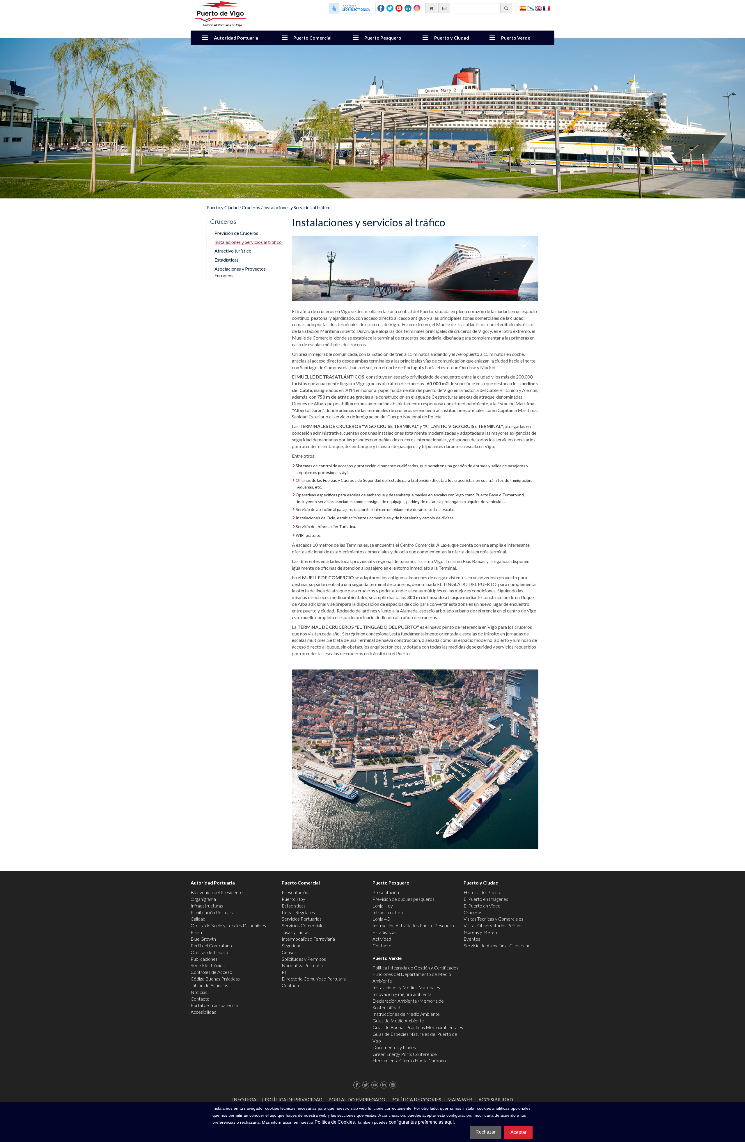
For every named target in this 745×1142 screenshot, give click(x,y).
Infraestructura (387, 912)
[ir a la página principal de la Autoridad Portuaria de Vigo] (220, 13)
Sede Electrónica (208, 965)
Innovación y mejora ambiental (402, 994)
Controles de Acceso (211, 972)
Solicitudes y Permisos (304, 959)
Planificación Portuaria (213, 912)
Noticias (199, 992)
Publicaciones (204, 959)
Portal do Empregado (357, 1099)
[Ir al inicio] (431, 8)
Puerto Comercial (312, 37)
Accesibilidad (204, 1012)
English (538, 7)
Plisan (196, 932)
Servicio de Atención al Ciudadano (497, 945)
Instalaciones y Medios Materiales (406, 987)
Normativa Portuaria (302, 965)
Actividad (381, 939)
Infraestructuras (207, 905)
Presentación (295, 892)
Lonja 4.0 (381, 918)
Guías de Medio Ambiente (398, 1020)
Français (546, 7)
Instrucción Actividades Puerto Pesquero (413, 925)
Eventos (472, 939)
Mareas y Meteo (480, 932)
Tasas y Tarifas (295, 932)
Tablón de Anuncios (209, 985)
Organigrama (203, 899)
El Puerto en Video (482, 905)
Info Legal (245, 1099)
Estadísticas (226, 259)
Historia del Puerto (482, 892)
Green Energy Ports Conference (404, 1054)
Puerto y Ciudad (451, 37)
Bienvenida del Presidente (217, 892)
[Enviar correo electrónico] (444, 8)
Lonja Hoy (382, 905)
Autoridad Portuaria (236, 37)
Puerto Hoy (293, 899)
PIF (285, 972)
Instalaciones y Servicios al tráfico (297, 207)
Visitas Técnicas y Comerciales (493, 918)
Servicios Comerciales (304, 925)
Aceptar (518, 1132)
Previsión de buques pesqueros (403, 899)
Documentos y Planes (394, 1047)
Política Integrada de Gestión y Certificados (415, 967)
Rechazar (486, 1131)
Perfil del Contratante (212, 945)
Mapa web (459, 1099)
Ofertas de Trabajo (209, 952)
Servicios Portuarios (302, 918)
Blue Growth (203, 939)
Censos (289, 952)
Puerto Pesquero (382, 37)
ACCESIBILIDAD (495, 1099)
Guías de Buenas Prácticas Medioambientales (417, 1027)
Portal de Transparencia (214, 1005)
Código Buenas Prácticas (215, 978)
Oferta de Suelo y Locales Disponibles (228, 925)
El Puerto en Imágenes (486, 899)
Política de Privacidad (293, 1099)
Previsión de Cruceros (236, 233)
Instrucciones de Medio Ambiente (406, 1014)
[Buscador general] (506, 8)
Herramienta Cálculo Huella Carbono (409, 1060)
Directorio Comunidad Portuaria (314, 978)
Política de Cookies (416, 1099)
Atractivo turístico (232, 250)
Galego (530, 7)
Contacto (200, 998)
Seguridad (291, 945)
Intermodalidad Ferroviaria (308, 939)
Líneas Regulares (298, 912)
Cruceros (251, 207)
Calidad (198, 918)
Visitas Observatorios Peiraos (493, 925)
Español (522, 7)
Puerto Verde (515, 37)
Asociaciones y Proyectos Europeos (240, 272)
